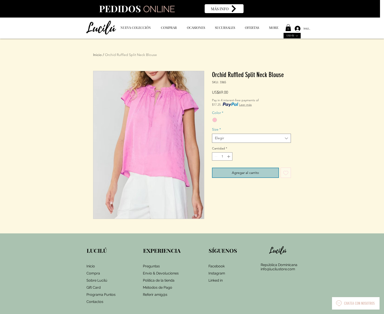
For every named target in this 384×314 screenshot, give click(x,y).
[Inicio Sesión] (296, 28)
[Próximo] (371, 8)
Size (216, 129)
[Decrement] (215, 156)
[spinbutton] (222, 156)
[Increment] (229, 156)
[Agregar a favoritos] (286, 173)
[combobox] (251, 138)
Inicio (97, 55)
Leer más (245, 105)
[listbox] (292, 35)
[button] (288, 27)
